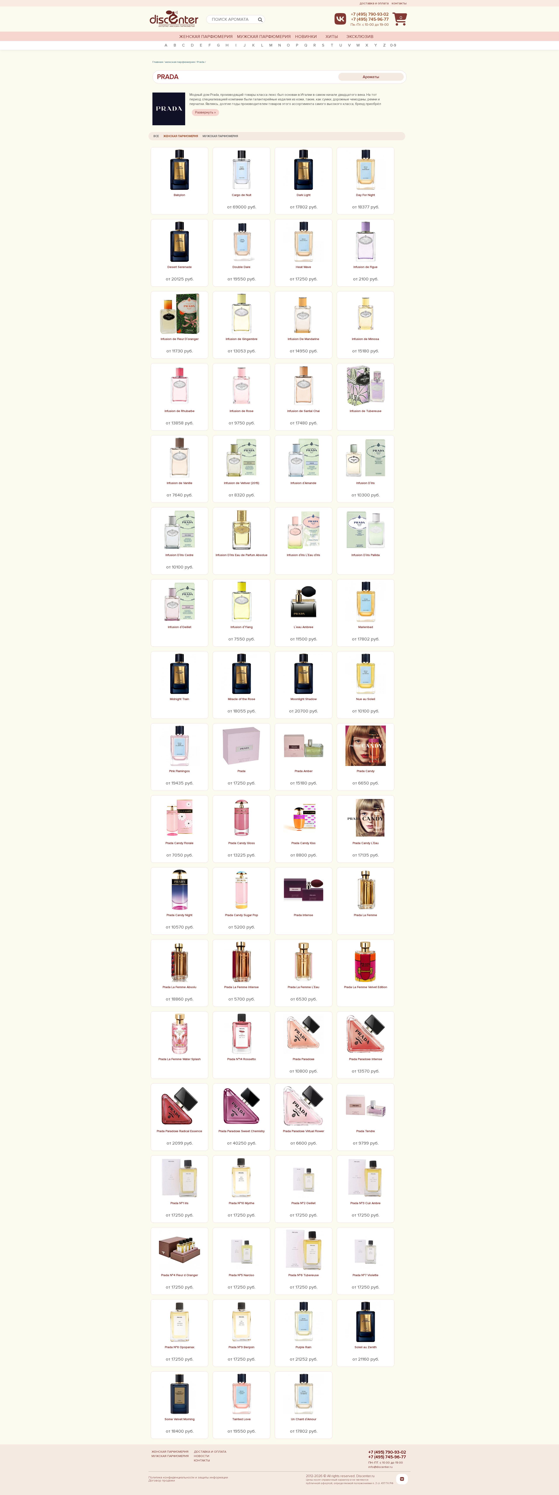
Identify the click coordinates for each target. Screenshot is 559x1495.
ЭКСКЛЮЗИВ (360, 36)
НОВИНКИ (306, 36)
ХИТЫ (332, 36)
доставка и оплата (374, 3)
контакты (399, 3)
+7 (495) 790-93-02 (387, 1452)
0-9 (393, 45)
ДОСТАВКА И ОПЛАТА (210, 1452)
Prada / (201, 62)
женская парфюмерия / (180, 62)
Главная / (158, 62)
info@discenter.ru (380, 1467)
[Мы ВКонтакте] (402, 1479)
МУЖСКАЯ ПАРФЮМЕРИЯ (264, 36)
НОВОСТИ (201, 1456)
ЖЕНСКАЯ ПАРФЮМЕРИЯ (206, 36)
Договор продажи (161, 1480)
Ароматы (371, 76)
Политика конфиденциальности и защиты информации (188, 1477)
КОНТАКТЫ (202, 1460)
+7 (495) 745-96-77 (387, 1457)
